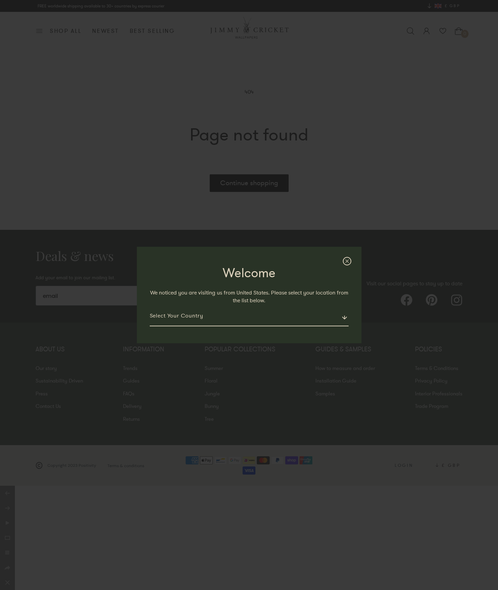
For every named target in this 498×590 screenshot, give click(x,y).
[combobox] (249, 318)
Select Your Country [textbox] (176, 316)
